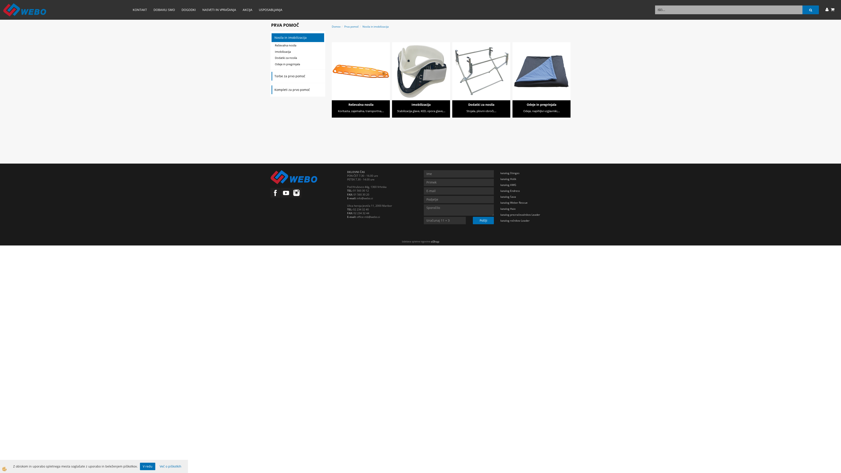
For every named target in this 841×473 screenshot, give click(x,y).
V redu (147, 466)
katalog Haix (508, 209)
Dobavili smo (164, 10)
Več (361, 65)
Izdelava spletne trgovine (416, 241)
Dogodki (189, 10)
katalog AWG (508, 185)
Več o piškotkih (170, 466)
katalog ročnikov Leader (515, 220)
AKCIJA (247, 10)
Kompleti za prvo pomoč (292, 90)
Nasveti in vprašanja (219, 10)
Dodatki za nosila (286, 58)
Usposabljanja (270, 10)
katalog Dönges (509, 173)
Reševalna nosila (285, 45)
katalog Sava (508, 197)
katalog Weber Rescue (514, 203)
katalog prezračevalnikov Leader (520, 215)
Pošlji (483, 220)
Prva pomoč (351, 26)
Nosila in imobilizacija (290, 37)
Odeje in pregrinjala (287, 64)
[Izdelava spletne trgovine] (435, 241)
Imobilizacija (283, 52)
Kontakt (140, 10)
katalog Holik (508, 179)
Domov (336, 26)
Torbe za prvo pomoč (289, 76)
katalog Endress (510, 191)
